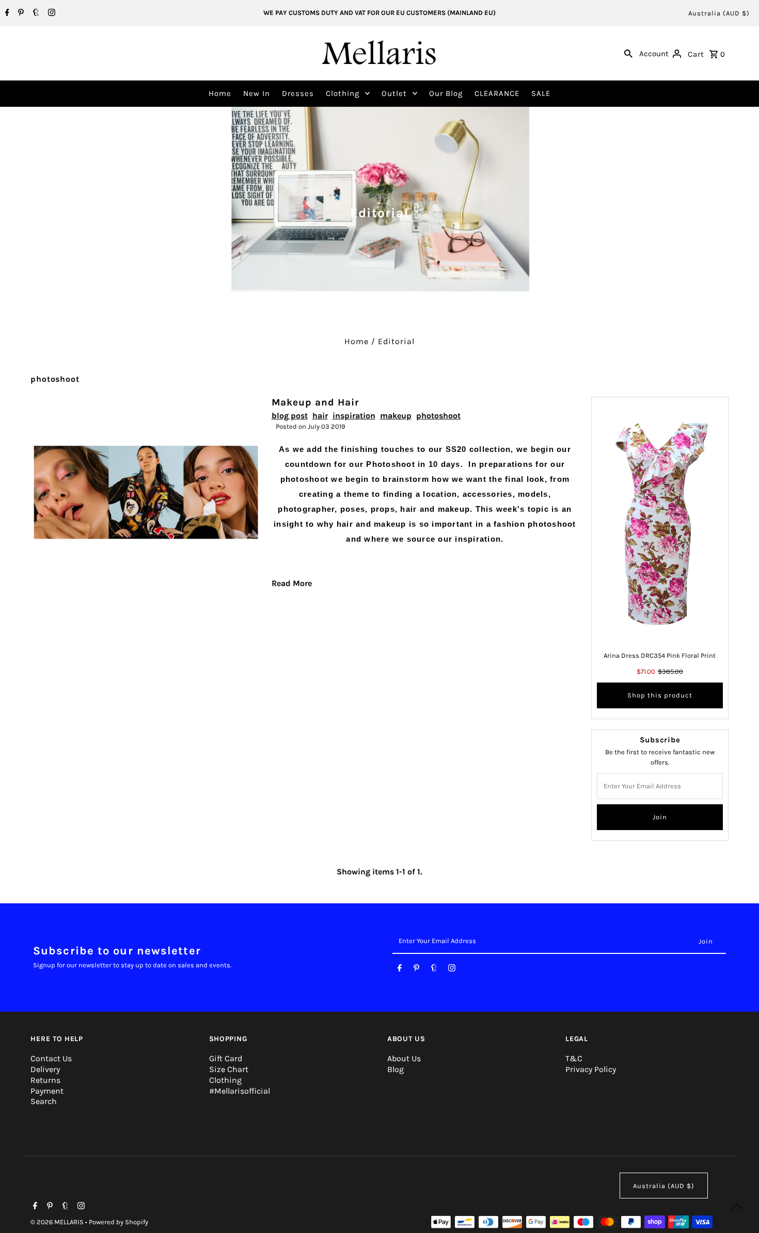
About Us (404, 1058)
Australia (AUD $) (719, 13)
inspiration (354, 415)
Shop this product (659, 695)
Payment (47, 1091)
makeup (396, 415)
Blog (395, 1069)
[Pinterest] (19, 13)
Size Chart (228, 1069)
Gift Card (225, 1058)
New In (256, 93)
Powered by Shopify (118, 1222)
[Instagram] (50, 13)
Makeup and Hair (315, 402)
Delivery (45, 1069)
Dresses (298, 93)
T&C (573, 1058)
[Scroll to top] (737, 1206)
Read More (292, 583)
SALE (540, 93)
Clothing (342, 93)
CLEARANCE (497, 93)
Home (220, 93)
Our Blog (446, 93)
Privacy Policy (590, 1069)
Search (43, 1101)
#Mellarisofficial (239, 1091)
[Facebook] (6, 13)
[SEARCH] (628, 53)
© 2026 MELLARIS (57, 1222)
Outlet (394, 93)
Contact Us (51, 1058)
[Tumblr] (34, 13)
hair (320, 415)
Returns (45, 1080)
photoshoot (438, 415)
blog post (290, 415)
